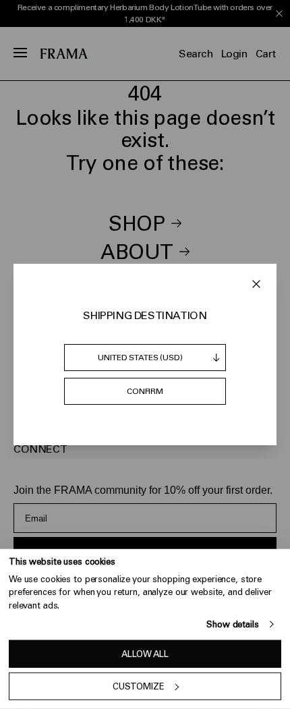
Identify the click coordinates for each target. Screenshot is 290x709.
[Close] (256, 284)
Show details (232, 624)
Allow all (145, 654)
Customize (139, 686)
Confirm (145, 391)
